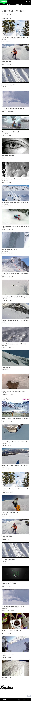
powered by (2, 685)
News (8, 4)
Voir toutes (25, 399)
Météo (22, 4)
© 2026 (18, 699)
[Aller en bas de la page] (29, 696)
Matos (11, 4)
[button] (30, 1)
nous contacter (26, 699)
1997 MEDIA (4, 699)
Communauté (17, 4)
